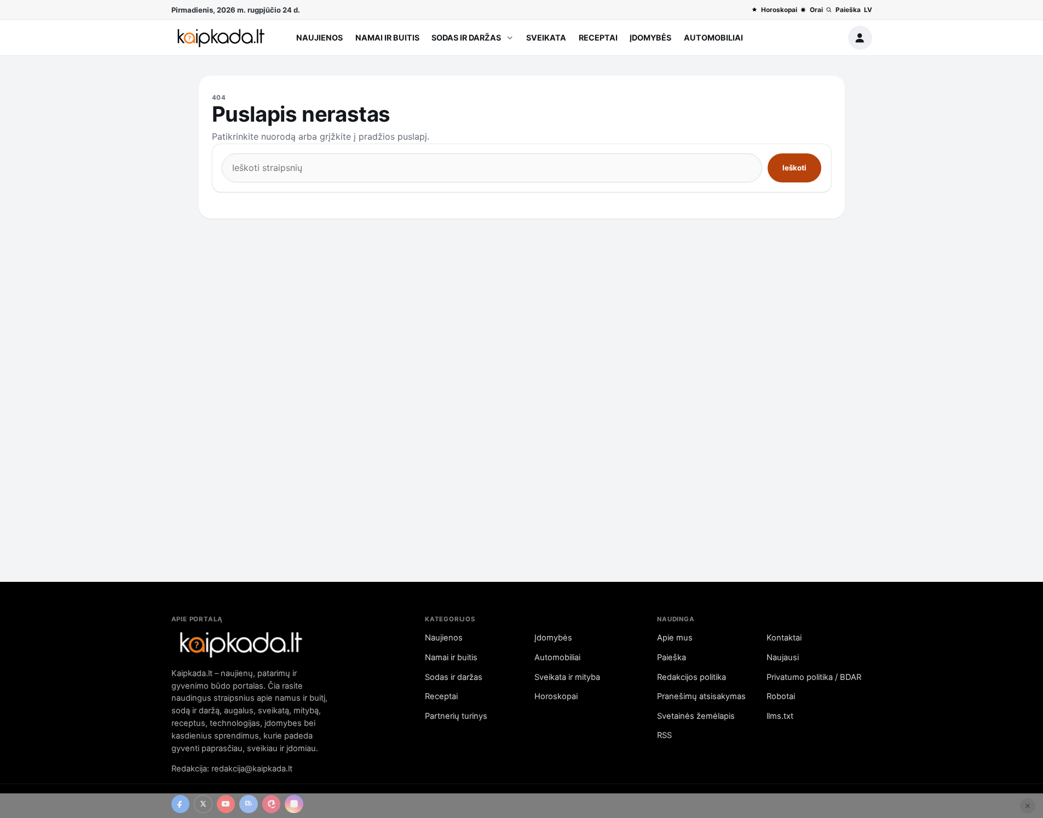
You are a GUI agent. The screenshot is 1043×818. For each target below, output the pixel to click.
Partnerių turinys (456, 716)
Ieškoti (794, 167)
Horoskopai (779, 10)
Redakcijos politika (691, 677)
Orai (816, 10)
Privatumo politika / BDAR (814, 677)
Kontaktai (784, 638)
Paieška (847, 10)
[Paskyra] (860, 38)
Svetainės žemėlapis (696, 716)
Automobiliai (713, 37)
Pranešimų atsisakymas (701, 696)
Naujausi (783, 657)
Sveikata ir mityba (567, 677)
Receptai (598, 37)
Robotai (781, 696)
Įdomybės (650, 37)
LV (868, 10)
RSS (664, 735)
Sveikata (546, 37)
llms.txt (780, 716)
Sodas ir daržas (466, 37)
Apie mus (675, 638)
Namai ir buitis (387, 37)
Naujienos (319, 37)
